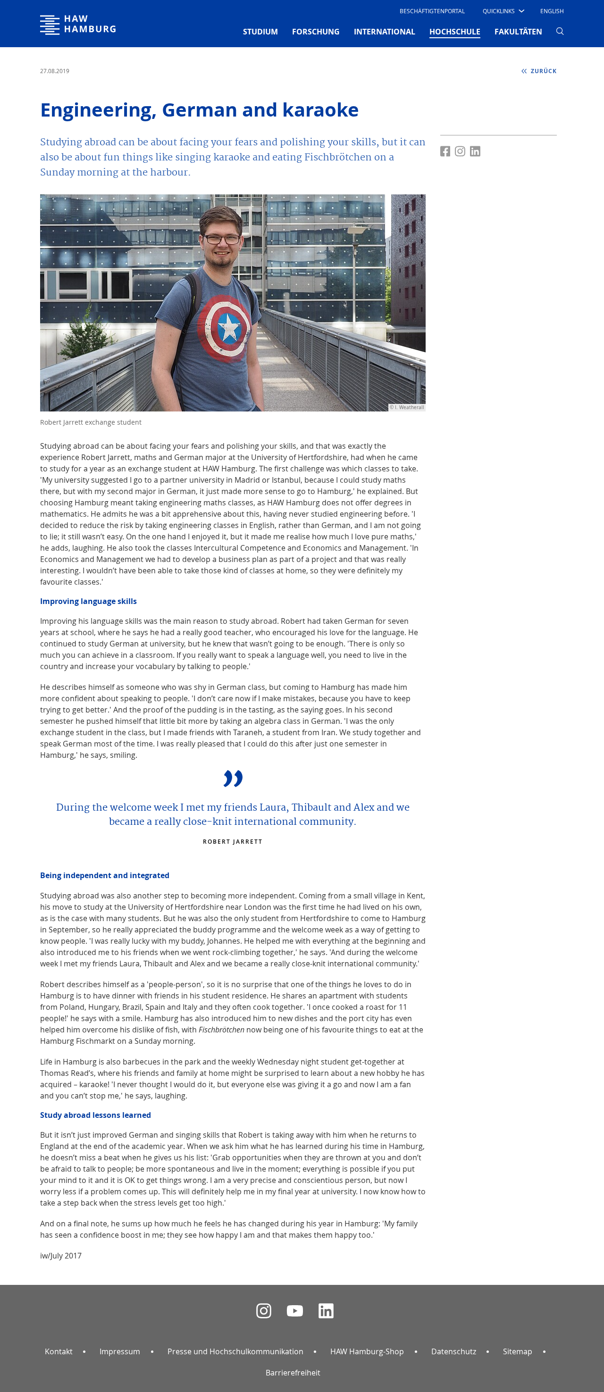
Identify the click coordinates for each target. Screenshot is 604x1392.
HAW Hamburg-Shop (367, 1351)
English (552, 11)
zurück (543, 71)
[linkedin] (326, 1311)
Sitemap (517, 1351)
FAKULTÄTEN (518, 31)
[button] (503, 11)
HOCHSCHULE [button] (454, 31)
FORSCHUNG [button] (316, 31)
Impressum (120, 1351)
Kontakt (59, 1351)
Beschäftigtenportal (432, 11)
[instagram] (263, 1311)
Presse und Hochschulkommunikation (235, 1351)
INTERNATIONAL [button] (384, 31)
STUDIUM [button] (260, 31)
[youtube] (294, 1311)
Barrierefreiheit (293, 1372)
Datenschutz (453, 1351)
